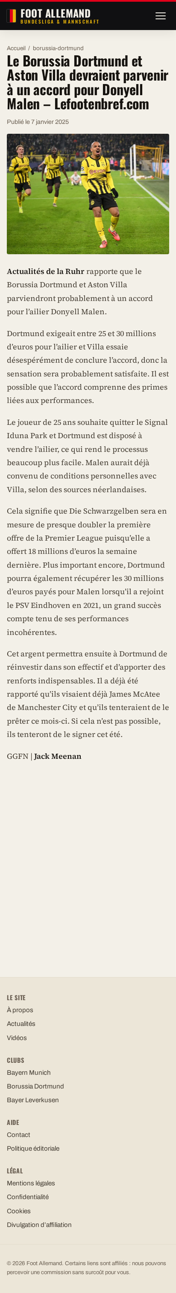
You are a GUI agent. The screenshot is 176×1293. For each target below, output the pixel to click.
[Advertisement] (88, 861)
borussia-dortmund (58, 48)
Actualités (21, 1023)
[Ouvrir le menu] (160, 16)
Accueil (16, 48)
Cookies (19, 1211)
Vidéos (17, 1037)
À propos (20, 1010)
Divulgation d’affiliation (39, 1224)
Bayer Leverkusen (33, 1100)
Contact (18, 1134)
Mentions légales (31, 1183)
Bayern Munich (29, 1072)
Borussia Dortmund (35, 1086)
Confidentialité (28, 1197)
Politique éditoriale (33, 1148)
